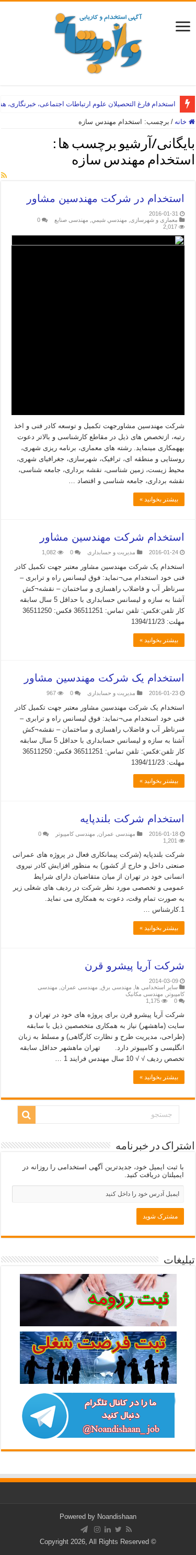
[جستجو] (27, 1115)
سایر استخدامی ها (156, 987)
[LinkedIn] (107, 1529)
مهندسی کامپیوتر (75, 834)
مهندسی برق (116, 987)
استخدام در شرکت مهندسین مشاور (106, 198)
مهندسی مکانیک (144, 994)
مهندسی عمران (116, 834)
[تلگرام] (84, 1529)
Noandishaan (116, 1516)
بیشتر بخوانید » (159, 499)
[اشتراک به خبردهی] (4, 175)
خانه (182, 122)
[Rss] (129, 1529)
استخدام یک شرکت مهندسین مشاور (104, 678)
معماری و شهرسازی (154, 220)
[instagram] (97, 1529)
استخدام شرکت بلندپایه (132, 818)
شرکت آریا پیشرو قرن (135, 965)
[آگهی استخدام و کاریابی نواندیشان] (98, 41)
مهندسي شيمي (109, 220)
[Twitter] (118, 1529)
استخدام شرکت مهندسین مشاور (112, 537)
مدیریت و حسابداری (111, 552)
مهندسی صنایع (71, 220)
